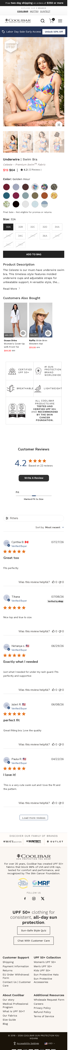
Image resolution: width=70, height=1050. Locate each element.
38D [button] (20, 244)
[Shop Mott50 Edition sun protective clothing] (12, 841)
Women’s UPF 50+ (45, 962)
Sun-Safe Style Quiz (33, 930)
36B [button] (57, 235)
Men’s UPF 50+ (43, 966)
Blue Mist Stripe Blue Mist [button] (44, 204)
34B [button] (8, 235)
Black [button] (16, 204)
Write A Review (33, 477)
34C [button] (20, 235)
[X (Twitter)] (43, 899)
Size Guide (9, 1019)
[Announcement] (34, 3)
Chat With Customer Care (34, 940)
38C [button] (8, 244)
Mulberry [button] (6, 187)
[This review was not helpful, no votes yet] (60, 582)
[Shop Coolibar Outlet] (55, 841)
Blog (5, 1023)
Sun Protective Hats (46, 974)
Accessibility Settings (28, 1043)
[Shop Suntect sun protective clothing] (33, 842)
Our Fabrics (10, 1015)
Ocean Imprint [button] (16, 195)
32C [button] (32, 226)
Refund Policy (42, 1012)
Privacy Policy (42, 1007)
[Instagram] (34, 899)
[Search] (42, 20)
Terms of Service (44, 1016)
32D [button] (45, 226)
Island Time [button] (44, 187)
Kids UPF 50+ (42, 970)
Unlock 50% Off (54, 31)
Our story (8, 999)
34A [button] (57, 226)
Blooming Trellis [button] (35, 204)
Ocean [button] (6, 195)
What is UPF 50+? (14, 1011)
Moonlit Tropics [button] (54, 187)
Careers (38, 1003)
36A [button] (45, 235)
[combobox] (42, 20)
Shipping (8, 962)
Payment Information (16, 966)
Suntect (45, 11)
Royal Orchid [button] (25, 195)
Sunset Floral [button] (54, 195)
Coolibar (22, 11)
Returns (7, 970)
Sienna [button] (44, 195)
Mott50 (34, 11)
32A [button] (8, 226)
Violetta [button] (6, 204)
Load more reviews (33, 817)
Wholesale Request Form (49, 999)
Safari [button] (35, 195)
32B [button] (20, 226)
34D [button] (32, 235)
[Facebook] (25, 898)
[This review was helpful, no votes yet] (53, 582)
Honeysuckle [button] (25, 204)
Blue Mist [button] (16, 187)
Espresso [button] (25, 187)
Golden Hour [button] (35, 187)
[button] (14, 343)
